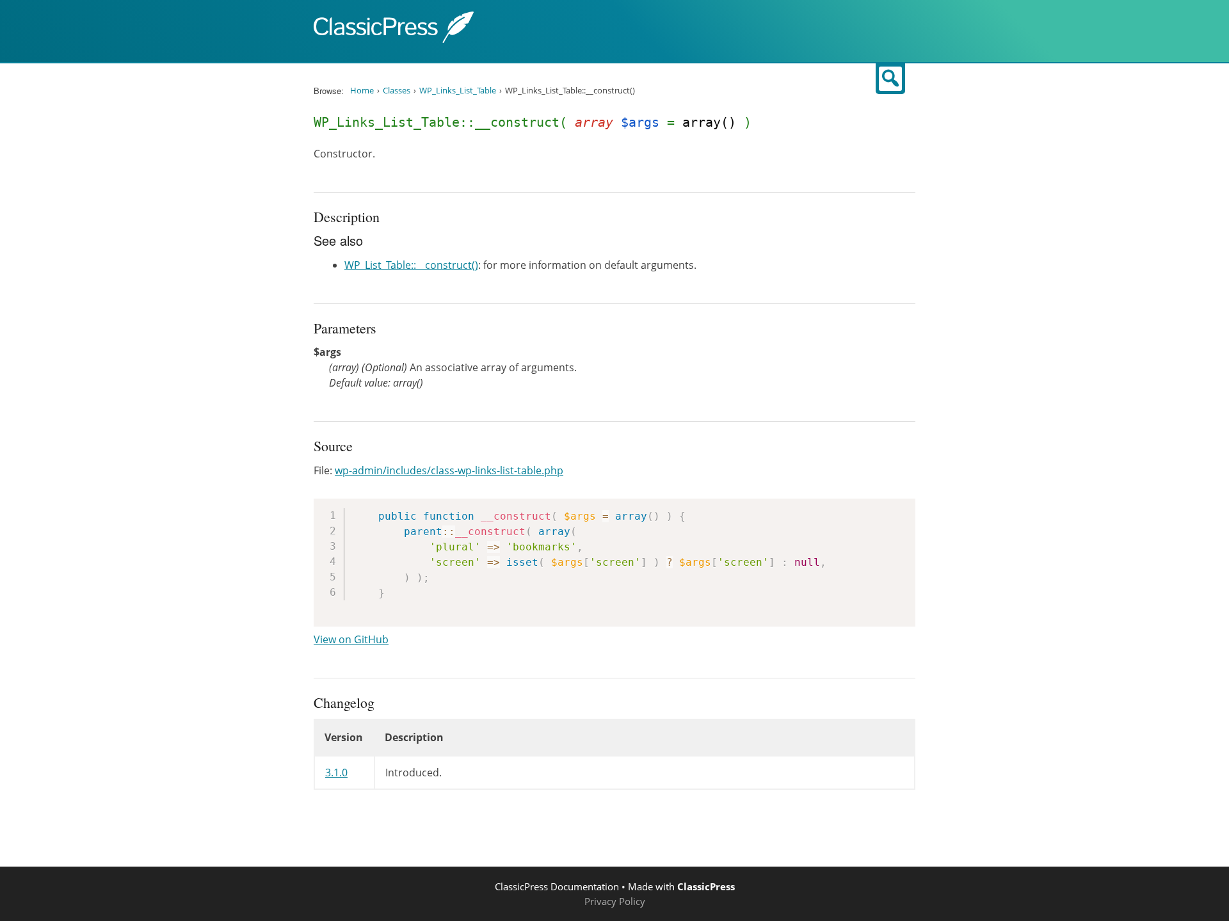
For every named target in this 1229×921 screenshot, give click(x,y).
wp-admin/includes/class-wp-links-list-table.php (449, 470)
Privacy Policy (614, 901)
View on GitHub (351, 639)
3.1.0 (336, 772)
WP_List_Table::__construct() (411, 265)
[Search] (890, 79)
